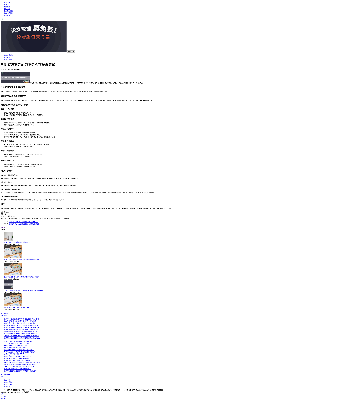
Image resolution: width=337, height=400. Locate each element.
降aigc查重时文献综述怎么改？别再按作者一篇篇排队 (20, 331)
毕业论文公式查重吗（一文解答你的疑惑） (17, 369)
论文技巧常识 (8, 13)
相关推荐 (3, 227)
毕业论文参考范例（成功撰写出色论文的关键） (19, 341)
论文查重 (7, 386)
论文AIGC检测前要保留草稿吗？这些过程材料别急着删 (21, 319)
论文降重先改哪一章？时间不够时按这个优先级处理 (20, 321)
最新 (2, 315)
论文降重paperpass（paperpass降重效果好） (17, 360)
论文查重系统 (8, 55)
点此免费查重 (71, 51)
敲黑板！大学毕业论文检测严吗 (14, 354)
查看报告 (7, 4)
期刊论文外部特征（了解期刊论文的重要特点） (23, 222)
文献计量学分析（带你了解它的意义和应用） (18, 343)
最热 (5, 315)
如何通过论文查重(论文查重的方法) (15, 348)
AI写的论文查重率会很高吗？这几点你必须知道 (19, 367)
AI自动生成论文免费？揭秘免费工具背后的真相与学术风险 (22, 362)
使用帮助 (7, 7)
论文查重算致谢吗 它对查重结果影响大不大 (17, 358)
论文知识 (7, 57)
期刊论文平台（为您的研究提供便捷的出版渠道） (24, 224)
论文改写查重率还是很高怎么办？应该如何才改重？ (20, 371)
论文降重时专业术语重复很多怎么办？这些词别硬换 (20, 323)
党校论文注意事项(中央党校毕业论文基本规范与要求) (20, 364)
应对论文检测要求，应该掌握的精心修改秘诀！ (19, 350)
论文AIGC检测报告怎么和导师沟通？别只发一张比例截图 (22, 338)
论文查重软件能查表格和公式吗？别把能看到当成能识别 (21, 327)
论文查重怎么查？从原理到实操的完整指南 (17, 356)
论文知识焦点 (8, 15)
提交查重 (7, 2)
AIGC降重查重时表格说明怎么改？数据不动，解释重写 (21, 336)
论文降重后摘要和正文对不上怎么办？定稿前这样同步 (21, 325)
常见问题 (7, 9)
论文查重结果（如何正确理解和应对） (16, 345)
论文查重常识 (8, 11)
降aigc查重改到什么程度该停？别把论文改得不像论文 (20, 333)
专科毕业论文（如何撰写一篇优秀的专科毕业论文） (20, 352)
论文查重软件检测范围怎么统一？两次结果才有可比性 (21, 329)
